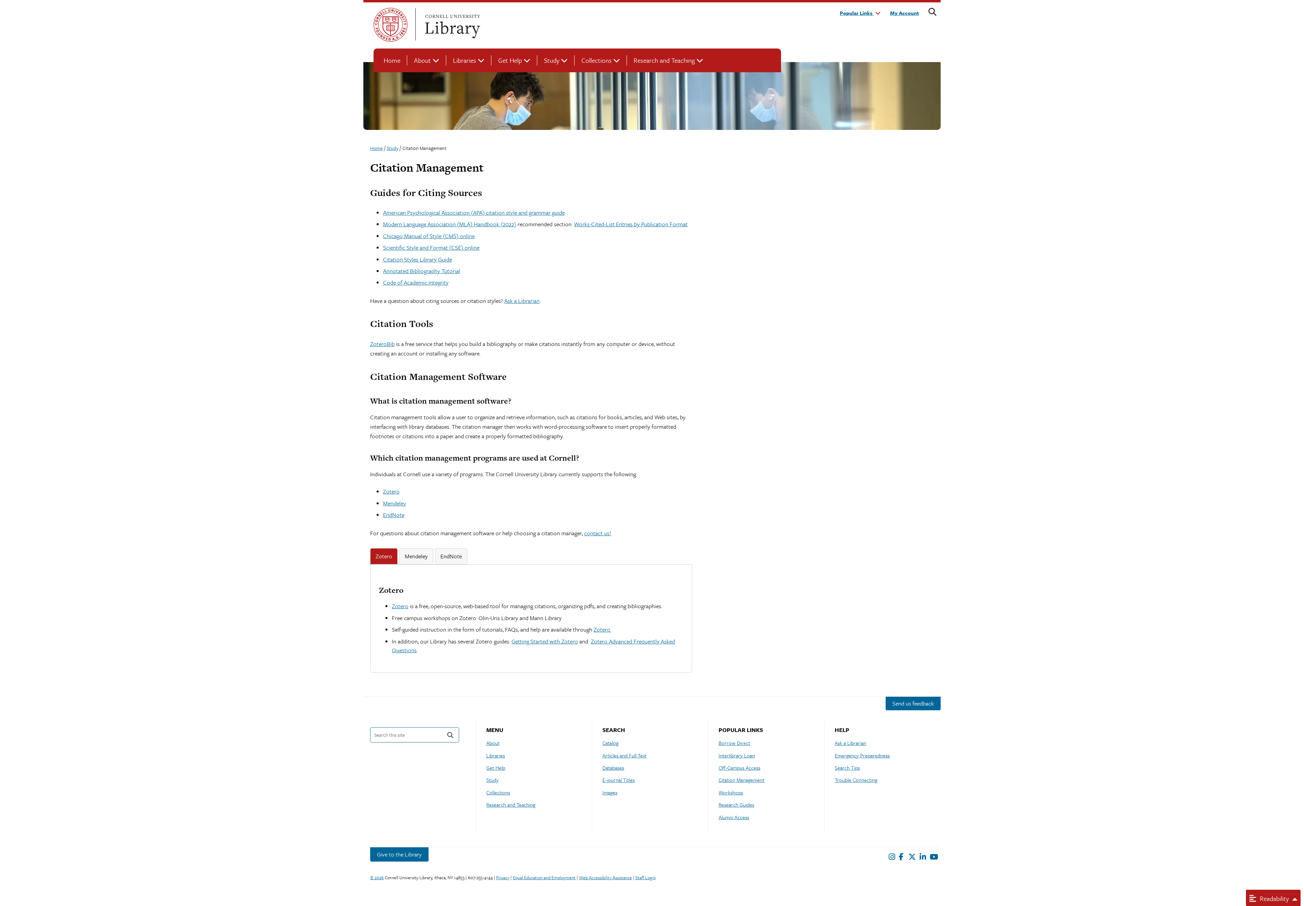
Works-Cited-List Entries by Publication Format (631, 224)
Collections (596, 60)
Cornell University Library (451, 25)
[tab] (384, 556)
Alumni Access (734, 817)
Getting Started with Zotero (544, 641)
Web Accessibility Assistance (605, 877)
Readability (1273, 898)
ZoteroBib (382, 344)
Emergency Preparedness (862, 755)
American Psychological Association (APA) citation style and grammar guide (474, 212)
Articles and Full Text (624, 755)
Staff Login (645, 877)
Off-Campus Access (739, 767)
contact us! (597, 533)
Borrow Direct (734, 743)
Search (450, 734)
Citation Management (741, 780)
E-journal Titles (618, 780)
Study (551, 60)
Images (609, 792)
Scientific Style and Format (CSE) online (431, 247)
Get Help (510, 60)
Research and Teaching (664, 60)
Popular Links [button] (857, 13)
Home (392, 60)
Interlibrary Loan (737, 755)
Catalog (610, 743)
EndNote (393, 514)
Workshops (731, 792)
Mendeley (394, 503)
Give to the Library (399, 854)
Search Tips (847, 767)
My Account (904, 13)
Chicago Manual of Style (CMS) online (429, 236)
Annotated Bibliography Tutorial (421, 271)
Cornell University (391, 25)
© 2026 (377, 877)
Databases (613, 767)
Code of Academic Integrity (416, 282)
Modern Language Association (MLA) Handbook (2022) (449, 224)
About (422, 60)
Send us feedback (913, 703)
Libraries (464, 60)
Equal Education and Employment (544, 877)
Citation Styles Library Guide (417, 259)
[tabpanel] (531, 619)
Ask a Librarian (522, 300)
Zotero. (602, 629)
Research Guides (736, 804)
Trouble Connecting (856, 780)
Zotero (391, 491)
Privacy (502, 877)
